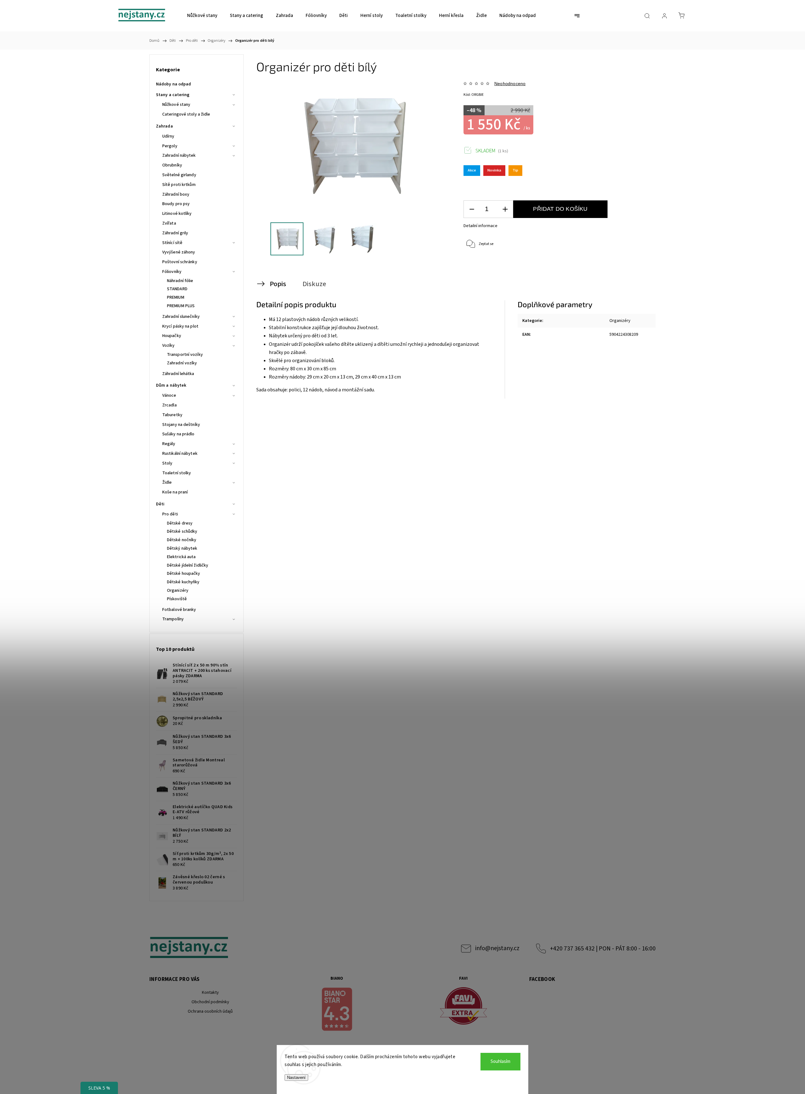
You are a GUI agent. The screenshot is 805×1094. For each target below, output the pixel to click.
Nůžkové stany (176, 104)
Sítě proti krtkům (179, 185)
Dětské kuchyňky (183, 582)
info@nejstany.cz (497, 948)
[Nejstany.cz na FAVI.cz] (463, 1006)
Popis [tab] (278, 284)
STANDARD (177, 289)
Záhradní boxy (175, 194)
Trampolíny (173, 619)
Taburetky (172, 415)
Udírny (168, 136)
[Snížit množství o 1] (472, 209)
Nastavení (296, 1077)
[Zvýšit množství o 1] (505, 209)
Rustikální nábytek (179, 453)
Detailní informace (480, 226)
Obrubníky (172, 165)
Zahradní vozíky (182, 363)
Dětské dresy (179, 523)
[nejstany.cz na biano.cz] (337, 1010)
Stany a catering (173, 95)
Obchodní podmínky (210, 1002)
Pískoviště (177, 599)
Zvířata (169, 223)
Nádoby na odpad (173, 84)
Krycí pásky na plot (180, 326)
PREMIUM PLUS (181, 306)
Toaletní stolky (176, 473)
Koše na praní (175, 492)
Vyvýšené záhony (178, 252)
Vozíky (168, 345)
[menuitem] (202, 15)
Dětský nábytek (182, 548)
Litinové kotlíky (177, 213)
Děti (160, 504)
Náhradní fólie (180, 281)
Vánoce (169, 395)
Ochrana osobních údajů (210, 1011)
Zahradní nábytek (179, 155)
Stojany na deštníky (181, 425)
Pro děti (170, 514)
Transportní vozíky (185, 354)
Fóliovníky (171, 272)
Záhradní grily (175, 233)
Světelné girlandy (179, 175)
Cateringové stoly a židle (186, 114)
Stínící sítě (172, 243)
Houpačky (171, 336)
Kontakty (210, 992)
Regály (168, 444)
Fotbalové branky (179, 610)
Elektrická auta (181, 557)
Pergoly (169, 146)
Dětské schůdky (182, 531)
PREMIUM (175, 297)
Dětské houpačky (183, 573)
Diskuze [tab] (314, 284)
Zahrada (164, 126)
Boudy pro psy (176, 204)
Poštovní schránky (179, 262)
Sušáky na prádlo (178, 434)
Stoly (167, 463)
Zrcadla (169, 405)
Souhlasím (500, 1061)
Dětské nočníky (181, 540)
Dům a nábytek (171, 385)
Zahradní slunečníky (181, 316)
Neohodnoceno (509, 83)
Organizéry (177, 590)
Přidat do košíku (560, 209)
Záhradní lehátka (178, 374)
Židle (167, 482)
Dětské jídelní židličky (187, 565)
